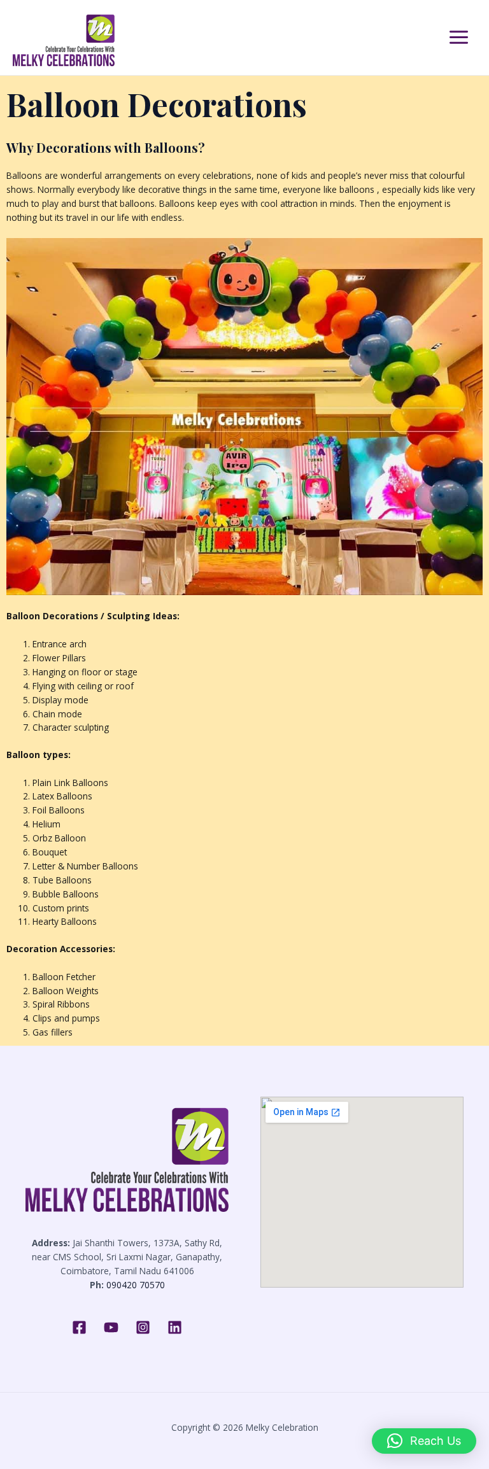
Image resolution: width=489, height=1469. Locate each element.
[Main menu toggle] (459, 37)
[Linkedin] (174, 1327)
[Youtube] (111, 1327)
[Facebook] (79, 1327)
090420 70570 (135, 1285)
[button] (424, 1441)
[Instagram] (143, 1327)
